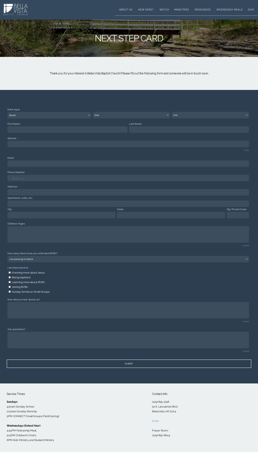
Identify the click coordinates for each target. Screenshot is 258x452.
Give (251, 9)
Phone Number (16, 172)
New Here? (146, 9)
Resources (203, 9)
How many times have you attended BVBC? (32, 253)
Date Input (13, 109)
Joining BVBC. (20, 286)
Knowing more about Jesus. (28, 272)
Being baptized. (21, 277)
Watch (164, 9)
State (120, 209)
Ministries (182, 9)
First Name (13, 123)
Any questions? (16, 329)
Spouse (11, 138)
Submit (129, 363)
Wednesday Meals (229, 9)
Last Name (135, 123)
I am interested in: (17, 267)
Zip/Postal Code (236, 209)
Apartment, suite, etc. (20, 198)
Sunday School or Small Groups (31, 291)
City (9, 209)
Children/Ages (16, 223)
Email (10, 158)
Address (12, 186)
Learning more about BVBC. (28, 282)
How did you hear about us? (23, 299)
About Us (126, 9)
